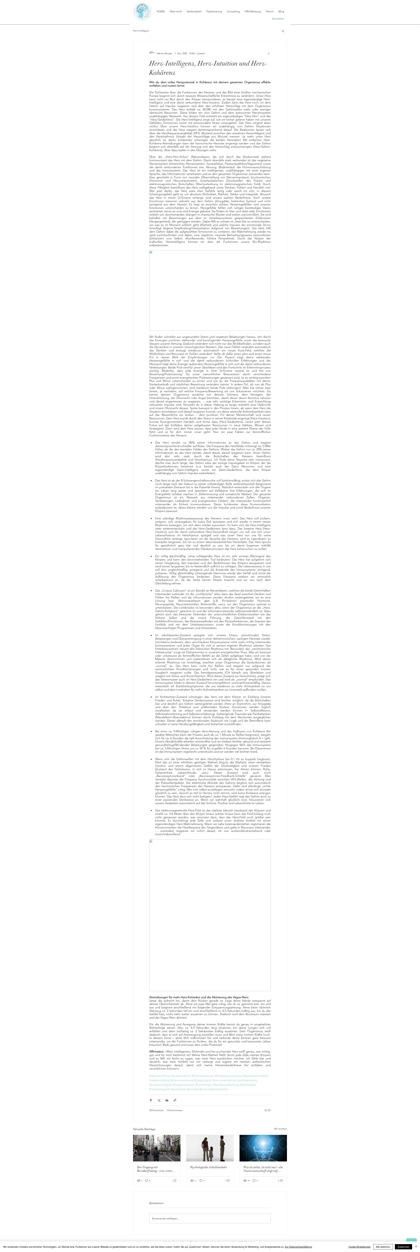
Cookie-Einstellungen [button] (360, 1246)
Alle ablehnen (383, 1246)
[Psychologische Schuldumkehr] (210, 1148)
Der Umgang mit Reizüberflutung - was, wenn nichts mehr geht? (154, 1169)
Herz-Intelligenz (141, 30)
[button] (282, 31)
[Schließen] (416, 1246)
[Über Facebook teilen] (150, 1100)
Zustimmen (403, 1246)
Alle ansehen (280, 1128)
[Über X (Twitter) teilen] (158, 1100)
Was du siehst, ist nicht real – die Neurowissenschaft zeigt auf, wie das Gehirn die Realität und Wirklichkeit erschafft (263, 1169)
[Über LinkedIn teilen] (166, 1100)
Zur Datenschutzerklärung (298, 1246)
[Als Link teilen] (175, 1100)
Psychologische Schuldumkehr (208, 1167)
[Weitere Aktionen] (269, 53)
